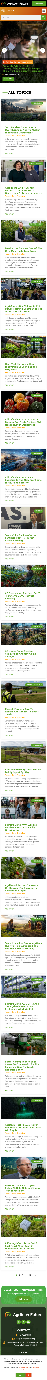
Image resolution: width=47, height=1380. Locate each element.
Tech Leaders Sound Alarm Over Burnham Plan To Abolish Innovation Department (22, 130)
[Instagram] (19, 1322)
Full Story (9, 153)
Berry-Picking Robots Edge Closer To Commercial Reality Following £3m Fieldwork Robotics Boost (22, 1065)
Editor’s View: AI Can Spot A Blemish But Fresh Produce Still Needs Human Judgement (23, 422)
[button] (44, 11)
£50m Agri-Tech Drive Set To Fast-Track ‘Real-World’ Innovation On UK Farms (21, 1246)
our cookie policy (24, 1367)
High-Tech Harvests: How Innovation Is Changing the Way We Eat (21, 367)
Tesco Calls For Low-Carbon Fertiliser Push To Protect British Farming (21, 538)
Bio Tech (12, 64)
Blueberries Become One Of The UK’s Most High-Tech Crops (23, 249)
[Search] (43, 17)
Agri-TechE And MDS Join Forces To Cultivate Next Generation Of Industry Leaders (23, 190)
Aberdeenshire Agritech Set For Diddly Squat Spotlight (23, 771)
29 (30, 1275)
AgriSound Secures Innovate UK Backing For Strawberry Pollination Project (21, 888)
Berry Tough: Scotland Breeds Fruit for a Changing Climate (27, 69)
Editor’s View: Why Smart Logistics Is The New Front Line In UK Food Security (23, 480)
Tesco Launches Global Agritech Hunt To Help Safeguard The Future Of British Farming (23, 946)
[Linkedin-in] (28, 1322)
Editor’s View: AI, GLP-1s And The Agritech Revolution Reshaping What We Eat (22, 1006)
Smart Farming (21, 64)
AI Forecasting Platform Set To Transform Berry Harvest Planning (23, 596)
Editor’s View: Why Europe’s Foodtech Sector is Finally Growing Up (21, 827)
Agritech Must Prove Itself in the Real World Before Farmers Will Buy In (23, 1127)
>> (34, 1275)
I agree (20, 1375)
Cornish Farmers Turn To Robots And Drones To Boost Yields (21, 712)
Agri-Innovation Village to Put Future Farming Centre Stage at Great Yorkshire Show (23, 309)
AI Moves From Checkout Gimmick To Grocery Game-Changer (21, 654)
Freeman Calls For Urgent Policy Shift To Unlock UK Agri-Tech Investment (23, 1188)
